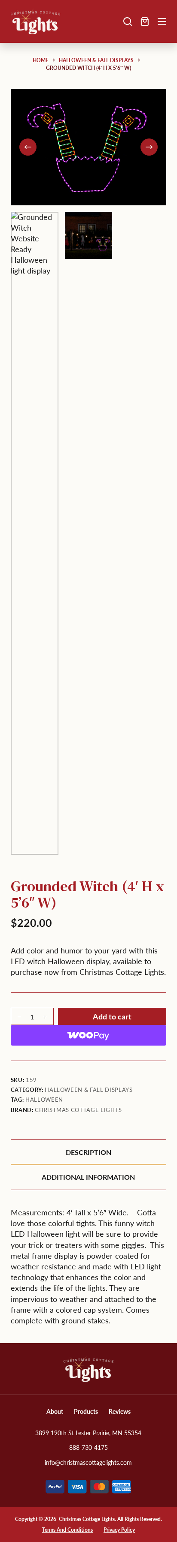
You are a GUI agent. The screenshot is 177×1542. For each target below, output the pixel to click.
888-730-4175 (88, 1447)
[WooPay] (89, 1035)
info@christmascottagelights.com (88, 1462)
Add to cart (112, 1016)
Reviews (120, 1412)
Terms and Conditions (67, 1530)
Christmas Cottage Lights (78, 1109)
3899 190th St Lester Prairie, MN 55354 (88, 1433)
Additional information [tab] (88, 1177)
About (54, 1412)
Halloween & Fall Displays (88, 1089)
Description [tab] (88, 1152)
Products (86, 1412)
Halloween (44, 1099)
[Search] (127, 21)
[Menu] (162, 21)
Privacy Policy (119, 1530)
